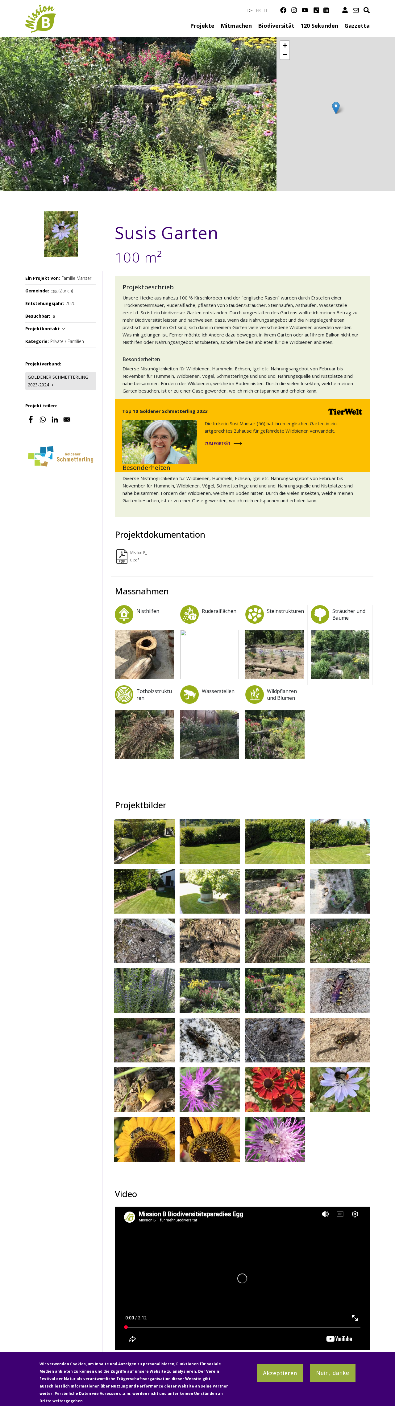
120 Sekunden (319, 25)
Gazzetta (357, 25)
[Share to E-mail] (66, 419)
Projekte (202, 25)
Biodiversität (276, 25)
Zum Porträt (218, 443)
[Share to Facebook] (30, 419)
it (266, 10)
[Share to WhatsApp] (42, 419)
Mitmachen (236, 25)
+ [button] (285, 45)
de (250, 10)
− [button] (285, 55)
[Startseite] (40, 8)
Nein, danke (332, 1373)
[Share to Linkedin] (54, 419)
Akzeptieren (280, 1373)
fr (258, 10)
